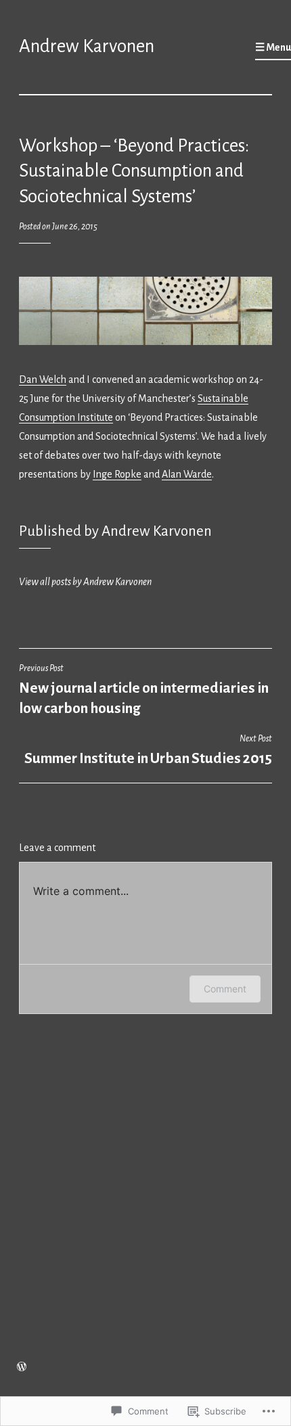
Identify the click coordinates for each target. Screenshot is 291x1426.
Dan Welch (42, 379)
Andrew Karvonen (86, 46)
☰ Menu (273, 47)
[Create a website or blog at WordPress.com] (21, 1368)
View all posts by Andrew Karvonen (85, 581)
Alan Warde (187, 474)
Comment (225, 988)
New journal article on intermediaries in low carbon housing (144, 690)
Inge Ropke (117, 474)
